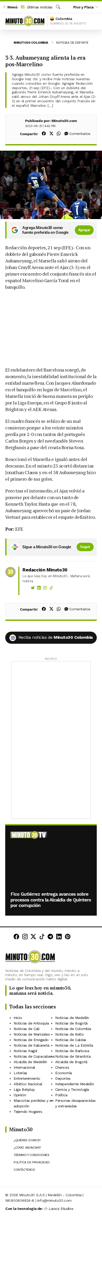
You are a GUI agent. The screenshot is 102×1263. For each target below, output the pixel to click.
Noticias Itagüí (25, 1051)
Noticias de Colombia (73, 1029)
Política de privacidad (31, 1162)
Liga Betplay (24, 1089)
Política (61, 1095)
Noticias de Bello (69, 1034)
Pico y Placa (83, 7)
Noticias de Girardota (73, 1056)
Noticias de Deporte (72, 42)
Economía (63, 1073)
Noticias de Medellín (72, 1018)
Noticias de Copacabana (34, 1056)
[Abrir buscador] (58, 7)
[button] (10, 7)
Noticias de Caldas (70, 1040)
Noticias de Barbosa (72, 1051)
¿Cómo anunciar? (27, 1147)
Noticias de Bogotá (71, 1023)
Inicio (18, 1018)
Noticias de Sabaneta (31, 1045)
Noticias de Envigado (31, 1040)
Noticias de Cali (26, 1029)
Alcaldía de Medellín (30, 1062)
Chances (62, 1067)
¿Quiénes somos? (27, 1140)
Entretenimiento (27, 1078)
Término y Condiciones (31, 1155)
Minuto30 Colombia (31, 42)
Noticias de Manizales (32, 1034)
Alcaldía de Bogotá (71, 1062)
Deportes (63, 1078)
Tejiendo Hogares (28, 1111)
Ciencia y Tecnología (72, 1089)
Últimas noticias (39, 7)
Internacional (24, 1067)
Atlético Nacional (28, 1084)
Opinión (20, 1095)
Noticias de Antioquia (31, 1023)
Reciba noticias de (56, 637)
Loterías (20, 1073)
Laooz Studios (61, 1208)
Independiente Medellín (74, 1084)
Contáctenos (24, 1169)
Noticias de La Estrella (74, 1045)
